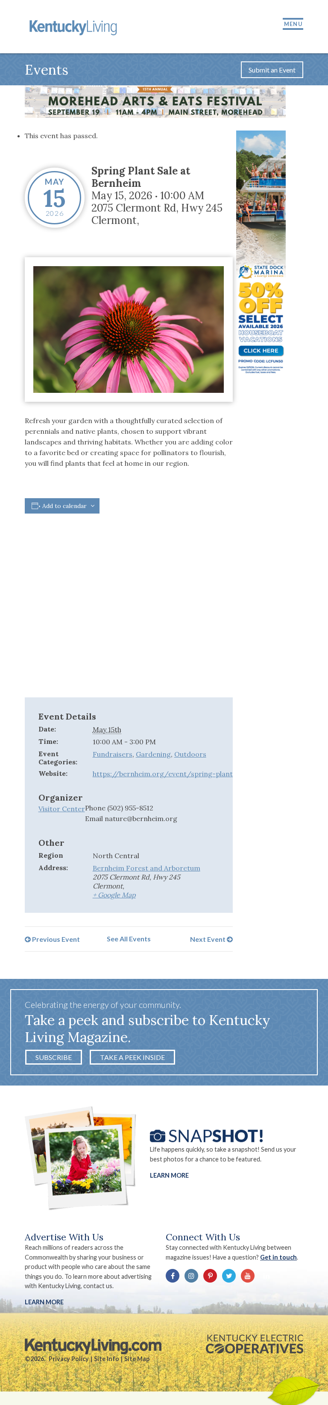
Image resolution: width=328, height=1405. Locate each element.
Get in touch (278, 1257)
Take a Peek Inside (132, 1057)
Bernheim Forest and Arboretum (146, 868)
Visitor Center (61, 808)
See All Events (129, 939)
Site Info (106, 1358)
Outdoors (190, 754)
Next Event (208, 939)
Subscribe (53, 1057)
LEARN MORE (44, 1302)
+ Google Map (114, 895)
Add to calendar (64, 506)
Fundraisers (112, 754)
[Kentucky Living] (74, 26)
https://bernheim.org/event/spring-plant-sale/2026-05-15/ (193, 773)
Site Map (136, 1358)
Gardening (153, 754)
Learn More (169, 1175)
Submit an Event (272, 70)
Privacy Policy (69, 1358)
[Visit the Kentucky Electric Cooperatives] (254, 1344)
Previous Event (55, 939)
